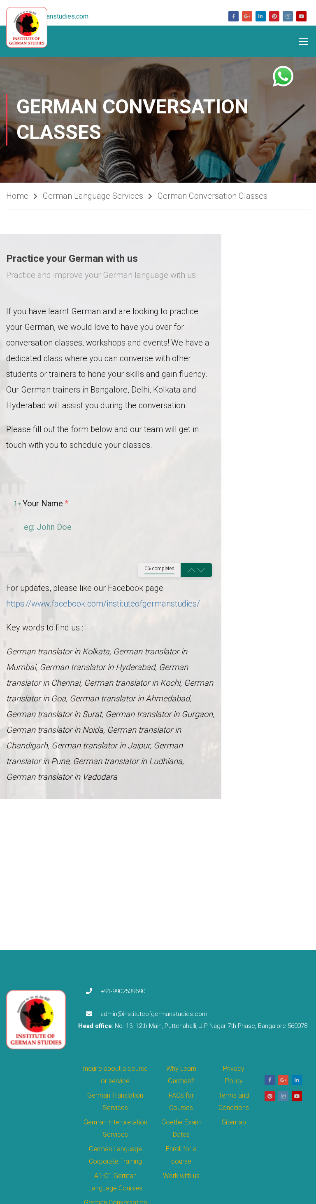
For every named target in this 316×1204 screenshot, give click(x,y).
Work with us (181, 1176)
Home (17, 196)
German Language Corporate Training (115, 1155)
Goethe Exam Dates (181, 1128)
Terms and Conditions (233, 1101)
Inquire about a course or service (115, 1075)
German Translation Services (115, 1101)
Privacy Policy (233, 1075)
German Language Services (92, 196)
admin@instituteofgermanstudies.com (153, 1014)
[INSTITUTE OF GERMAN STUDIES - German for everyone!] (31, 27)
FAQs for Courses (181, 1101)
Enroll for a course (181, 1155)
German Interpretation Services (115, 1128)
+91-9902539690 (122, 991)
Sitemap (234, 1122)
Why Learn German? (181, 1075)
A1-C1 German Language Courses (115, 1182)
